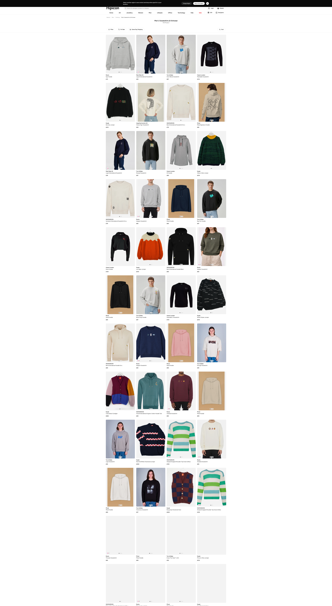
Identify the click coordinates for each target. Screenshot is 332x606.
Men (150, 13)
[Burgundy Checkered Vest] (181, 487)
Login (212, 8)
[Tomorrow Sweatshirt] (150, 487)
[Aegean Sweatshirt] (150, 198)
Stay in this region (199, 3)
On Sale (122, 29)
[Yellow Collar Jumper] (211, 150)
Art (120, 13)
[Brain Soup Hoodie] (150, 294)
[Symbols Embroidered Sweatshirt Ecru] (120, 198)
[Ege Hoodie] (120, 54)
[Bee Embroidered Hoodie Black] (181, 246)
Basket (222, 8)
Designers (221, 12)
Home (111, 13)
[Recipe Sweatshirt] (150, 150)
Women (140, 13)
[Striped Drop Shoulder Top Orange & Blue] (120, 583)
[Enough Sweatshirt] (211, 342)
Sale (200, 13)
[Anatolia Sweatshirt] (181, 391)
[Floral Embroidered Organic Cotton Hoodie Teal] (150, 391)
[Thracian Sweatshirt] (120, 535)
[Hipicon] (113, 8)
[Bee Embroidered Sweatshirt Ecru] (181, 102)
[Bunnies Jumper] (120, 102)
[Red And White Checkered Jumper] (150, 439)
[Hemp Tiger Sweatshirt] (150, 102)
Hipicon (108, 17)
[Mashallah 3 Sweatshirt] (181, 294)
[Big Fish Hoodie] (211, 198)
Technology (181, 13)
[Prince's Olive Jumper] (211, 535)
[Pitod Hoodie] (181, 198)
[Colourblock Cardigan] (120, 391)
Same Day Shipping (137, 29)
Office (170, 13)
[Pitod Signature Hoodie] (211, 102)
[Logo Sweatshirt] (120, 439)
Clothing (118, 17)
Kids (192, 13)
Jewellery (129, 13)
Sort (222, 29)
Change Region (186, 3)
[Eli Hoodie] (181, 150)
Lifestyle (159, 13)
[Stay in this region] (207, 3)
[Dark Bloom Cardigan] (211, 583)
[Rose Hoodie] (120, 246)
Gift (211, 12)
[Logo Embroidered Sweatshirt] (150, 54)
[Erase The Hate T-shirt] (181, 535)
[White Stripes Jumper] (211, 294)
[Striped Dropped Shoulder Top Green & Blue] (181, 439)
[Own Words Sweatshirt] (181, 54)
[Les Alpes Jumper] (150, 246)
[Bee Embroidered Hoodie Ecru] (120, 342)
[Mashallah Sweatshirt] (211, 54)
